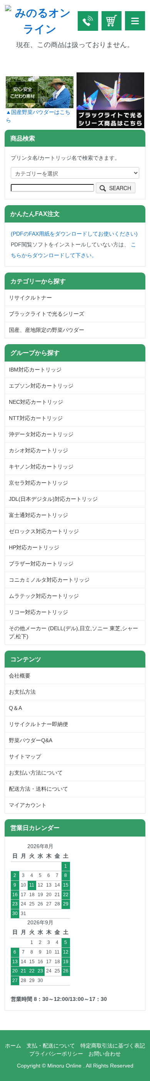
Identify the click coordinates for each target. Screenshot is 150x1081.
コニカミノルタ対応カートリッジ (49, 580)
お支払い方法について (36, 773)
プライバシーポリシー (56, 1054)
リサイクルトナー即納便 (38, 724)
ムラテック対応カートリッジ (44, 596)
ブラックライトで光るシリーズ (46, 314)
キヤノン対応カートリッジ (41, 467)
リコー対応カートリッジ (38, 612)
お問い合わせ (104, 1054)
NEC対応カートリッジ (36, 402)
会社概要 (19, 676)
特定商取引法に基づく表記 (112, 1046)
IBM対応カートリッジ (35, 369)
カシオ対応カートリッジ (38, 450)
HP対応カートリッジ (34, 547)
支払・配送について (51, 1046)
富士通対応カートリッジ (38, 515)
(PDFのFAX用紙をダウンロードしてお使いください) (74, 234)
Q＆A (15, 708)
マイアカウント (28, 805)
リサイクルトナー (30, 298)
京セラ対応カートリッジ (38, 483)
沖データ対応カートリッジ (41, 434)
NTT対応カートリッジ (36, 418)
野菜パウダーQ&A (30, 740)
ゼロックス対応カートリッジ (44, 531)
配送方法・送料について (38, 789)
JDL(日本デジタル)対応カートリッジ (53, 499)
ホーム (13, 1046)
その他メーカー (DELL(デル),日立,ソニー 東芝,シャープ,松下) (73, 632)
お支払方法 (22, 692)
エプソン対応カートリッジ (41, 386)
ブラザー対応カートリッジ (41, 564)
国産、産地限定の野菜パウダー (46, 330)
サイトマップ (25, 756)
